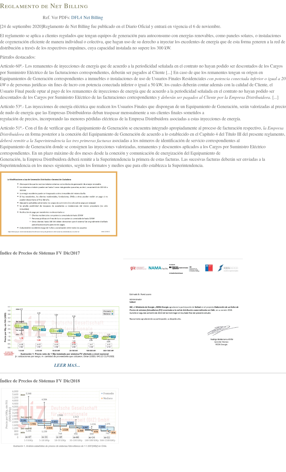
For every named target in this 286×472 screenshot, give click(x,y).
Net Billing (93, 17)
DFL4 (76, 17)
